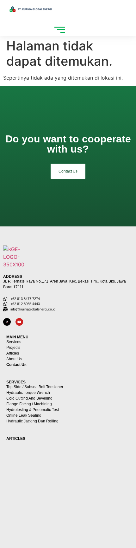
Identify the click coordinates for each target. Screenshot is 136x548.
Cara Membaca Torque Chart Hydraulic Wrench (58, 458)
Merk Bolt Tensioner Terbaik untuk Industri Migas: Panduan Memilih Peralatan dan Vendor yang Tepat (61, 487)
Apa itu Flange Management (38, 516)
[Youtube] (19, 322)
